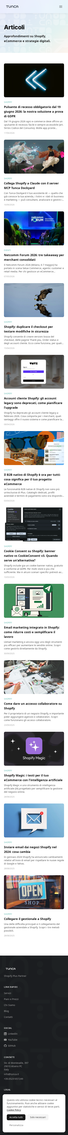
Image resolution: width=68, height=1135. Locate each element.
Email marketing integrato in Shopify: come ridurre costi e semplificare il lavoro (32, 632)
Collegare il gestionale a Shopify (27, 919)
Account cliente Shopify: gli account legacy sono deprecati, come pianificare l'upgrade (33, 403)
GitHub (12, 1045)
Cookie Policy (14, 1109)
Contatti (8, 1017)
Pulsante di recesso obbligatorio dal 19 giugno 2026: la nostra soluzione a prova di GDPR (33, 111)
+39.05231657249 (13, 1078)
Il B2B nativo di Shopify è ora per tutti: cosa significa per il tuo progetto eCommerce (32, 479)
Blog (6, 1011)
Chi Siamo (9, 1005)
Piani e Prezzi (11, 999)
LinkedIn (12, 1033)
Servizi (7, 993)
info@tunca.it (11, 1074)
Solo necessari (38, 1117)
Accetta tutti (16, 1117)
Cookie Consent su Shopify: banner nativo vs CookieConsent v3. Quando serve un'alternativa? (31, 555)
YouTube (12, 1039)
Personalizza (16, 1125)
